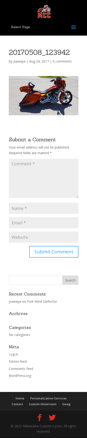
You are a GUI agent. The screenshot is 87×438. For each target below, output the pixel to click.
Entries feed (18, 361)
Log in (13, 354)
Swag (66, 404)
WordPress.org (20, 375)
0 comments (62, 61)
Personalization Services (48, 398)
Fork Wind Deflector (42, 301)
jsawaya (19, 61)
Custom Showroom (42, 404)
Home (20, 398)
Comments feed (21, 368)
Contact (17, 404)
